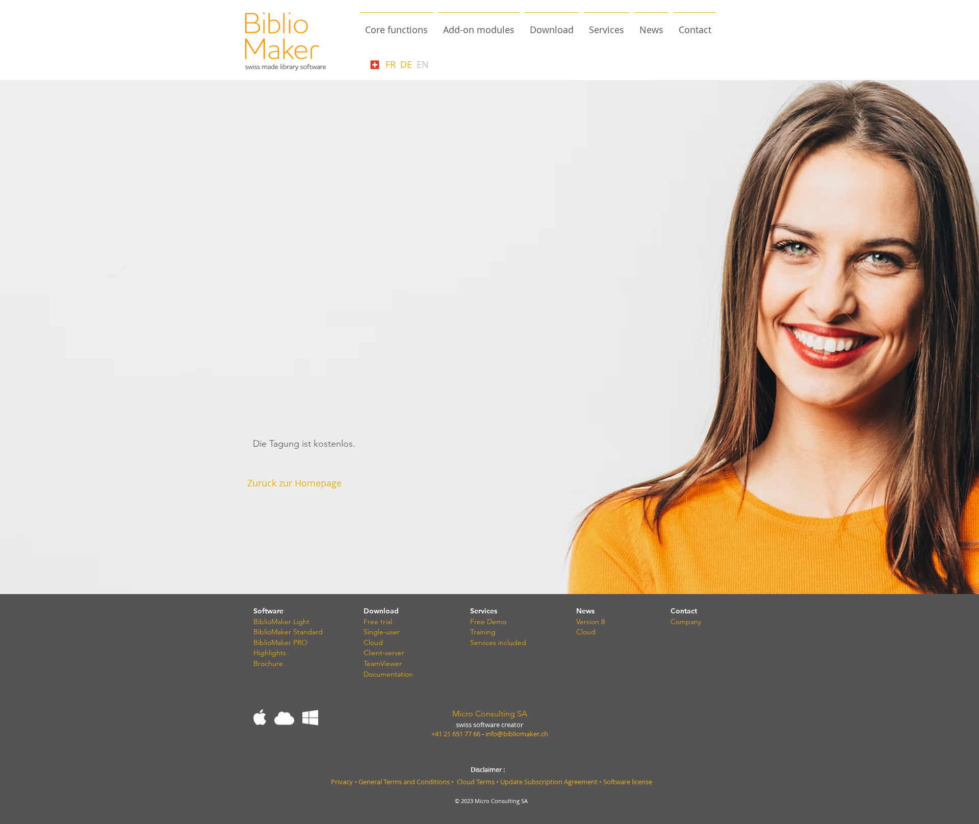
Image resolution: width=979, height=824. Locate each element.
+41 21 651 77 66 (455, 733)
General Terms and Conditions (404, 781)
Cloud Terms (476, 781)
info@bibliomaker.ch (516, 733)
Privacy (342, 781)
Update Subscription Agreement (549, 781)
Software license (627, 781)
